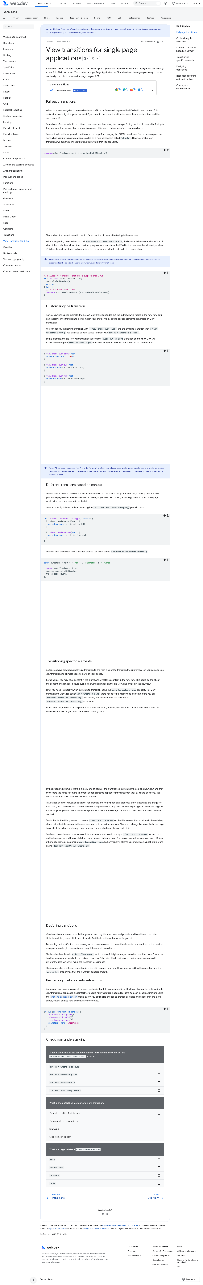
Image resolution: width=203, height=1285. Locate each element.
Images (59, 18)
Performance (134, 18)
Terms (43, 1279)
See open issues (134, 1255)
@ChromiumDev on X (186, 1251)
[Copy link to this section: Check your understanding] (87, 1039)
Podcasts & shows (160, 1264)
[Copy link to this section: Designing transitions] (79, 925)
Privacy (15, 18)
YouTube (180, 1255)
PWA (109, 18)
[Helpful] (158, 42)
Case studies (158, 1260)
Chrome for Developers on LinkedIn (187, 1261)
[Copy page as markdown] (93, 58)
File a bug (132, 1251)
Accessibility (31, 18)
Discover (63, 3)
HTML (46, 18)
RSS (178, 1266)
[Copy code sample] (168, 150)
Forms (97, 18)
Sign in (196, 3)
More (123, 3)
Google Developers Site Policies (96, 1228)
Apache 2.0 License (57, 1228)
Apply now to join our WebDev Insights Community (73, 32)
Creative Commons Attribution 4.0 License (120, 1225)
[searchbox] (18, 26)
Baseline (77, 3)
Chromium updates (160, 1255)
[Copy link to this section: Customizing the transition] (87, 306)
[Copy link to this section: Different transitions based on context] (104, 485)
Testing (150, 18)
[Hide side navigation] (33, 1280)
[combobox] (147, 3)
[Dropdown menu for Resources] (52, 3)
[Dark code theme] (164, 150)
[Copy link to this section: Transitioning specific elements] (94, 661)
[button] (105, 1067)
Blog (113, 3)
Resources (43, 3)
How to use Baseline (95, 3)
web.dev (49, 42)
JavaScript (166, 18)
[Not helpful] (162, 42)
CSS (119, 18)
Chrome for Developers (162, 1251)
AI (4, 18)
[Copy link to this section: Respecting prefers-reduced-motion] (104, 980)
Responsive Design (79, 18)
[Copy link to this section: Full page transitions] (78, 102)
